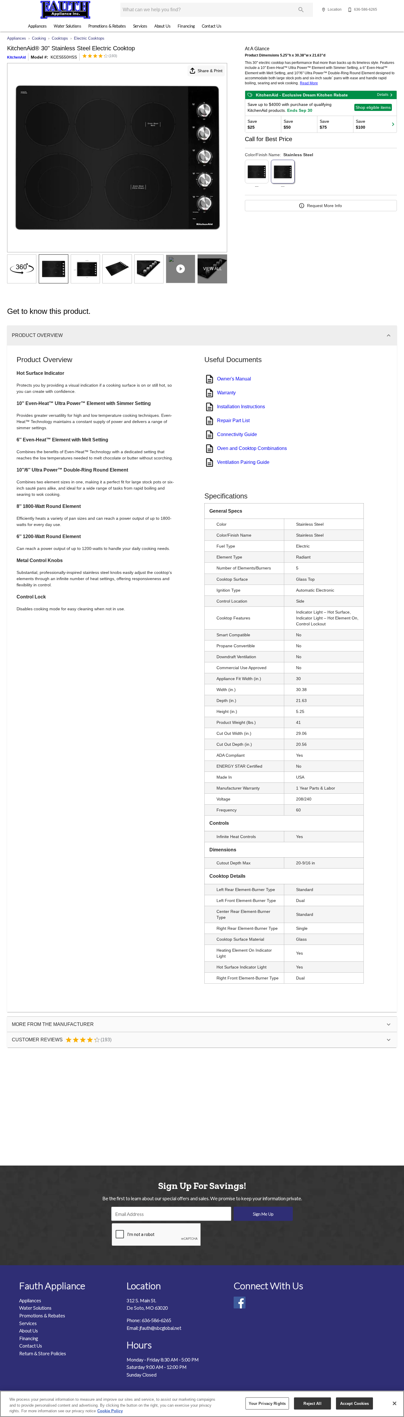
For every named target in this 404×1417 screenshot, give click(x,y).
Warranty (226, 392)
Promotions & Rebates (107, 26)
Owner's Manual (234, 378)
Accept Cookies (354, 1403)
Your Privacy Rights (267, 1403)
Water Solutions (67, 26)
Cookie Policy (110, 1411)
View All (212, 268)
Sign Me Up (263, 1213)
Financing (186, 26)
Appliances (37, 26)
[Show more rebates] (393, 124)
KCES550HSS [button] (64, 57)
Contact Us (212, 26)
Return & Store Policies (42, 1353)
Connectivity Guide (237, 434)
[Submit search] (301, 9)
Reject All (312, 1403)
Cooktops (60, 38)
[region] (202, 1404)
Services (140, 26)
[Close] (394, 1403)
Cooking (39, 38)
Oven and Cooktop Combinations (252, 448)
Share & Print (210, 70)
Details (382, 95)
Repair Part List (233, 420)
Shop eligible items (373, 107)
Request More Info (324, 205)
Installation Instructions (241, 406)
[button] (323, 9)
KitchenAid (16, 57)
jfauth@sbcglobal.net (160, 1328)
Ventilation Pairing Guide (243, 462)
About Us (162, 26)
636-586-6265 (156, 1320)
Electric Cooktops (89, 38)
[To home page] (66, 10)
